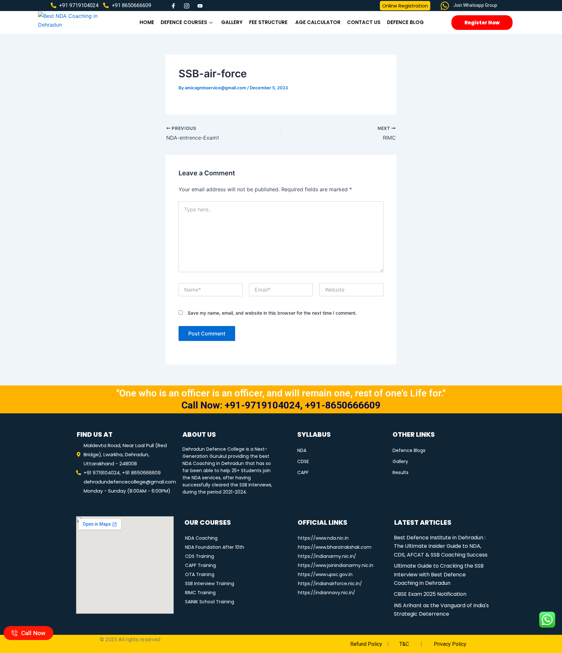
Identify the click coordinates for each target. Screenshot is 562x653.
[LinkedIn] (200, 5)
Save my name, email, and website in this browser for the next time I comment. (272, 313)
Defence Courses (184, 22)
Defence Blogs (409, 450)
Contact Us (364, 22)
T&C (403, 644)
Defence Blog (405, 22)
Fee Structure (269, 22)
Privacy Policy (450, 644)
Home (147, 22)
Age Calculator (318, 22)
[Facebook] (173, 5)
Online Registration (405, 5)
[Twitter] (187, 5)
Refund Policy (366, 644)
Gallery (232, 22)
